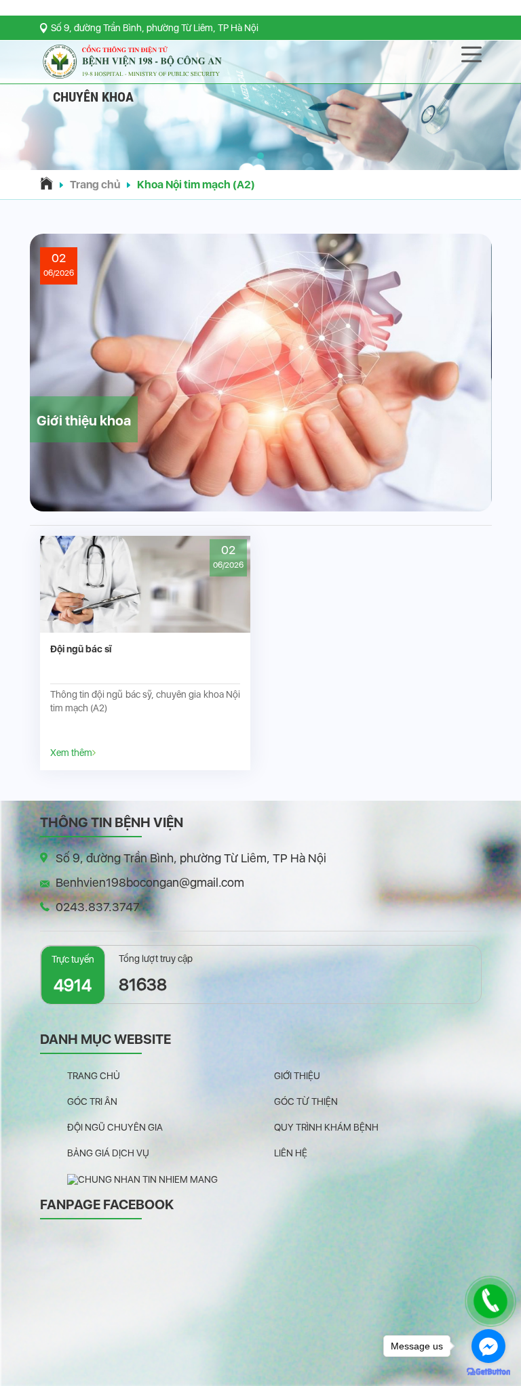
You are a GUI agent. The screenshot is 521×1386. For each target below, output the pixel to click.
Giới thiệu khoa (84, 421)
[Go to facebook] (488, 1346)
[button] (260, 155)
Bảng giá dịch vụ (108, 1153)
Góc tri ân (92, 1101)
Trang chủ (95, 184)
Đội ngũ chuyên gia (115, 1127)
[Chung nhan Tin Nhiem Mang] (142, 1178)
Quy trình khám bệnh (326, 1127)
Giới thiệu (297, 1075)
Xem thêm (71, 752)
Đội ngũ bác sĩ (80, 649)
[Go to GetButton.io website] (488, 1372)
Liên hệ (290, 1153)
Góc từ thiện (306, 1101)
